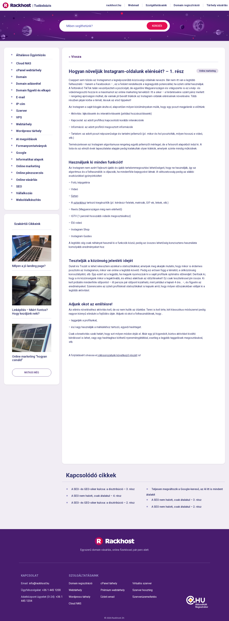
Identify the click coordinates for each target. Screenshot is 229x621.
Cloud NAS (23, 63)
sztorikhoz (79, 202)
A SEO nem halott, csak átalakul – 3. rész (177, 500)
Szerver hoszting (142, 590)
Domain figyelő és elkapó (33, 90)
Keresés (157, 25)
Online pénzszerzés (29, 173)
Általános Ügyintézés (31, 55)
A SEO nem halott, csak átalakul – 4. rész (96, 496)
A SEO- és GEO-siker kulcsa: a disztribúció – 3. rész (103, 489)
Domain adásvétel (28, 83)
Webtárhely (24, 124)
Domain (21, 76)
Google (21, 152)
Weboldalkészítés (28, 200)
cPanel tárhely (109, 583)
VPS (19, 117)
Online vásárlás (26, 179)
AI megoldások (26, 139)
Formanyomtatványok (31, 146)
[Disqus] (143, 410)
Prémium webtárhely (113, 590)
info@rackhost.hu (39, 583)
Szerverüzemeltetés (144, 596)
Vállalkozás (24, 193)
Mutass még (31, 372)
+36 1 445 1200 (51, 590)
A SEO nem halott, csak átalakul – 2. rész (177, 506)
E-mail (20, 97)
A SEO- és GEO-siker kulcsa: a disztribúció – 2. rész (103, 502)
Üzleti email (107, 596)
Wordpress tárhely (28, 130)
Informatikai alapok (29, 159)
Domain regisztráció (80, 583)
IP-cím (20, 103)
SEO (19, 186)
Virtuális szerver (142, 583)
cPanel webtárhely (28, 70)
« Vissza (75, 57)
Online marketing (28, 166)
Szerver (21, 110)
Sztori (74, 196)
